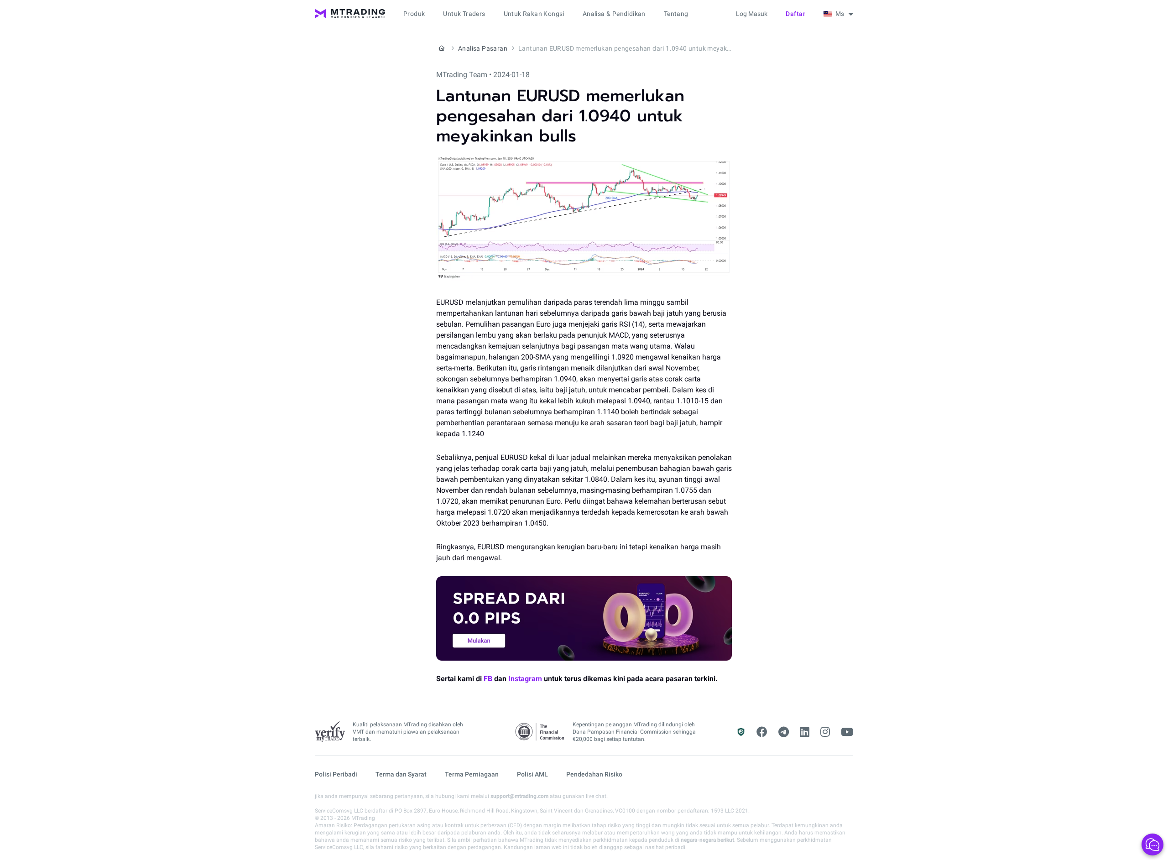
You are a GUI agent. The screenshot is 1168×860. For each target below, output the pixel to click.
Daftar (795, 13)
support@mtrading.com (519, 796)
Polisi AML (532, 774)
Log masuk (751, 13)
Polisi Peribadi (336, 774)
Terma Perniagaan (472, 774)
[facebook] (761, 732)
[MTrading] (350, 14)
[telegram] (783, 732)
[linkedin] (804, 732)
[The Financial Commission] (540, 732)
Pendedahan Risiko (594, 774)
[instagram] (825, 732)
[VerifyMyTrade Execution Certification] (330, 731)
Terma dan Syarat (401, 774)
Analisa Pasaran (482, 48)
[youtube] (847, 732)
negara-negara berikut (707, 840)
